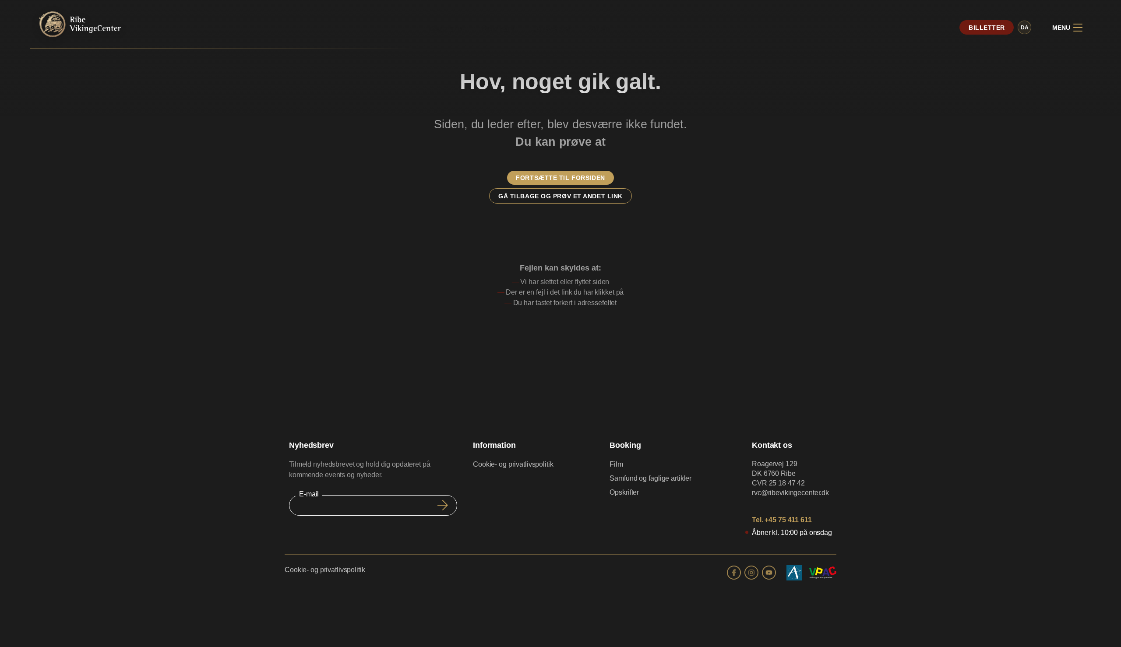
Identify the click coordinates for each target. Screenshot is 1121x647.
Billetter (987, 27)
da (1025, 28)
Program (498, 29)
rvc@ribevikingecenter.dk (790, 492)
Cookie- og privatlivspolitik (513, 464)
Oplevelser (551, 29)
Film (616, 464)
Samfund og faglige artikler (650, 478)
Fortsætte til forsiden (560, 177)
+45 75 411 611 (788, 520)
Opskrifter (624, 492)
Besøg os (446, 29)
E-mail (309, 494)
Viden (599, 29)
